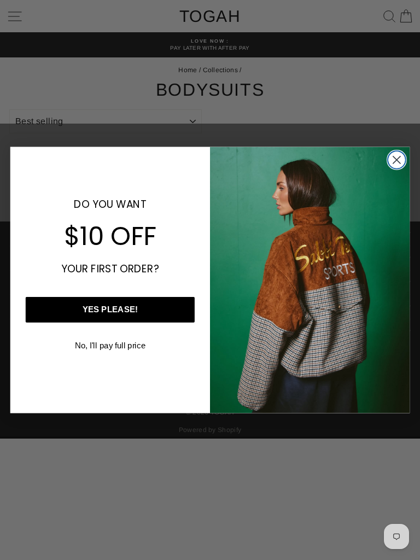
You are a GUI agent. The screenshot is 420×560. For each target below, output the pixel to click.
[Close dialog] (397, 160)
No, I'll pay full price (110, 345)
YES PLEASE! (110, 309)
